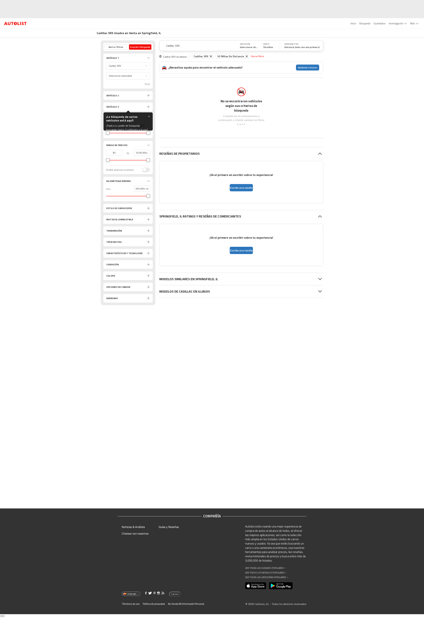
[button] (128, 66)
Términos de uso (131, 604)
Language (131, 593)
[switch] (144, 169)
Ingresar (175, 594)
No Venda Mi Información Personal (186, 604)
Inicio (353, 23)
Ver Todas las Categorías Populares (266, 577)
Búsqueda (364, 23)
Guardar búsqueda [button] (140, 47)
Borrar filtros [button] (116, 47)
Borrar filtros (257, 56)
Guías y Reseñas (169, 527)
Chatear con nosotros (135, 533)
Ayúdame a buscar (307, 67)
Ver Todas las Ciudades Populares (265, 568)
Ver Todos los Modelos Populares (265, 572)
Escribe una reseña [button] (241, 188)
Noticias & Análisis (133, 527)
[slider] (108, 133)
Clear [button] (147, 84)
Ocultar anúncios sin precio (120, 169)
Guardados (380, 23)
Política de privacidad (154, 604)
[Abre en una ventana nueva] (255, 585)
